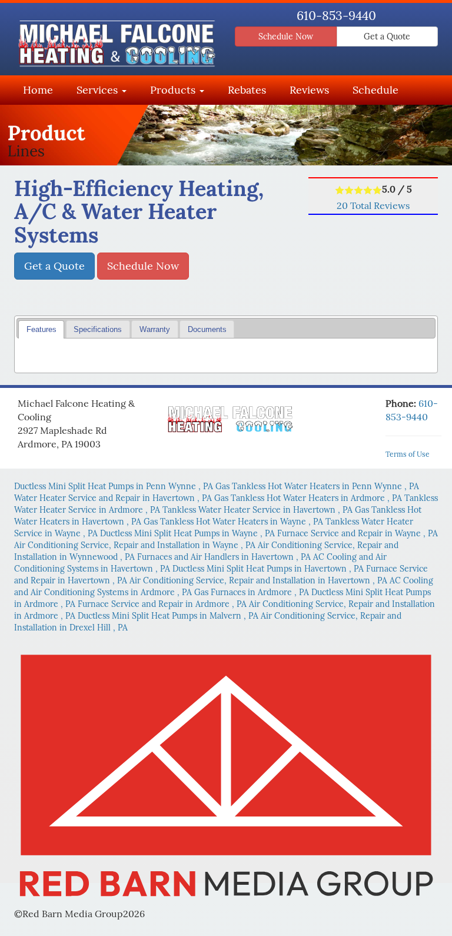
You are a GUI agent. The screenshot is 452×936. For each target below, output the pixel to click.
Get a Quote (387, 36)
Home (38, 90)
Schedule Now (285, 36)
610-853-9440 (336, 16)
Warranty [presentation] (154, 330)
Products (174, 90)
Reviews (309, 90)
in (113, 486)
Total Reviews (373, 205)
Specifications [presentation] (98, 330)
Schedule (375, 90)
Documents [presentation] (207, 330)
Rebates (247, 90)
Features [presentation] (41, 330)
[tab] (41, 329)
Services (99, 90)
